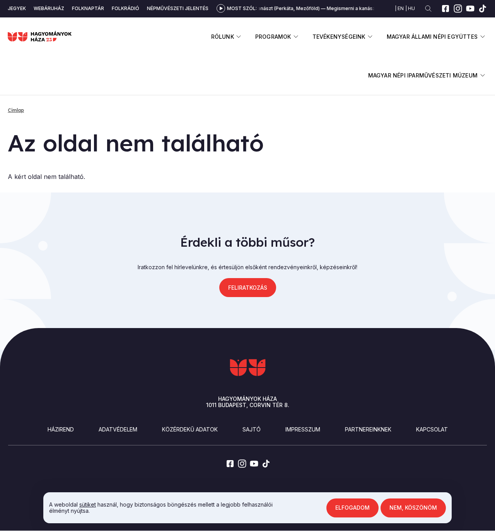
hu (411, 8)
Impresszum (302, 429)
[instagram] (458, 8)
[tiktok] (482, 8)
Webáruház (49, 8)
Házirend (61, 429)
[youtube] (470, 8)
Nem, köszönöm (413, 507)
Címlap (16, 110)
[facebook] (445, 8)
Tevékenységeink (338, 36)
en (401, 8)
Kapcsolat (432, 429)
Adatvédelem (118, 429)
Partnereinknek (368, 429)
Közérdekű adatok (190, 429)
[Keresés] (428, 9)
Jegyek (17, 8)
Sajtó (251, 429)
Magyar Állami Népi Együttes (432, 36)
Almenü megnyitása (239, 36)
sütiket (87, 504)
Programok (273, 36)
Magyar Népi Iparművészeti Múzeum (423, 75)
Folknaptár (88, 8)
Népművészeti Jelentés (177, 8)
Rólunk (222, 36)
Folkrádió (125, 8)
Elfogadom (352, 507)
